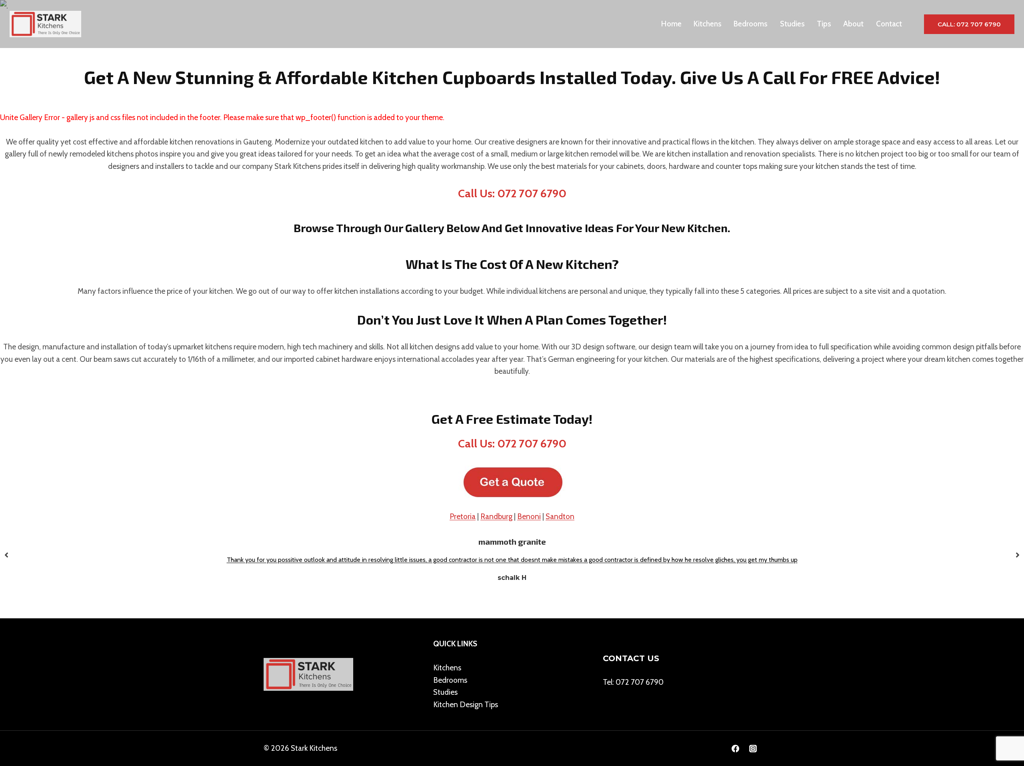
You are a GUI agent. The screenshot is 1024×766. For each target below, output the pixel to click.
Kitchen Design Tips (465, 704)
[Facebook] (735, 748)
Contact (889, 23)
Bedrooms (751, 23)
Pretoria (463, 516)
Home (671, 23)
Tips (824, 23)
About (853, 23)
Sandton (560, 516)
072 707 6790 (640, 682)
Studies (792, 23)
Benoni (529, 516)
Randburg (496, 516)
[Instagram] (752, 748)
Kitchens (708, 23)
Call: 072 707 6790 (969, 24)
